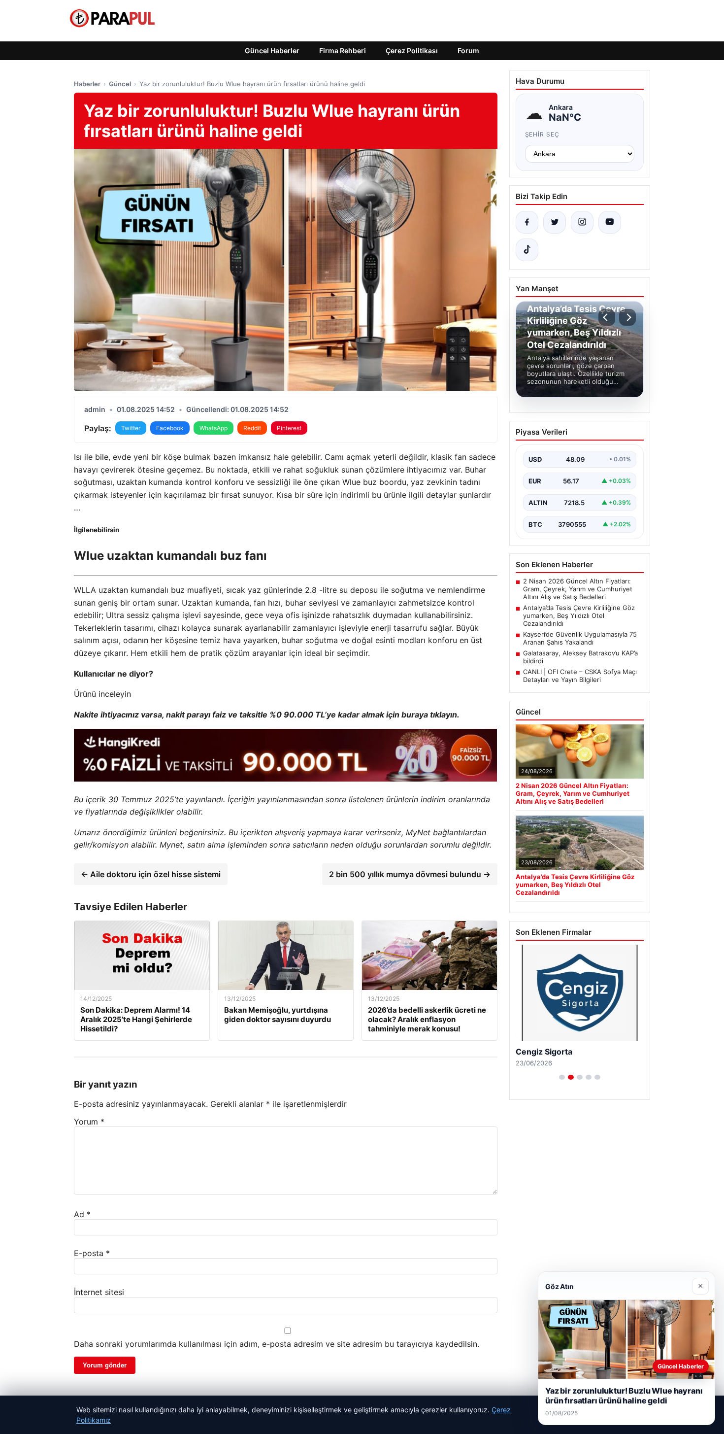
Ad (82, 1214)
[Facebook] (527, 222)
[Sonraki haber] (627, 317)
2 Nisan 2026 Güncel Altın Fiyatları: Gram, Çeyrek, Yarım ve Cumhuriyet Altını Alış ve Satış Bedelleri (577, 589)
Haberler (87, 84)
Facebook (170, 428)
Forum (468, 50)
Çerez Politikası (412, 50)
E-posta (92, 1253)
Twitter (130, 428)
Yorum (89, 1122)
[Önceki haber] (606, 317)
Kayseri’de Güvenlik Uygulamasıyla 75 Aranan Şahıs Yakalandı (580, 638)
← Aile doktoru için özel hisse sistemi (151, 874)
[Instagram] (582, 222)
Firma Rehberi (342, 50)
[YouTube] (609, 222)
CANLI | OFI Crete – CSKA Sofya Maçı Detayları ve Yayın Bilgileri (580, 675)
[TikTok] (527, 250)
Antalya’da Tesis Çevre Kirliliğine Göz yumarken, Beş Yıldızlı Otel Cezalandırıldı (579, 615)
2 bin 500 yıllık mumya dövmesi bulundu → (410, 874)
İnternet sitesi (99, 1292)
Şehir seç (542, 134)
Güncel (120, 84)
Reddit (252, 428)
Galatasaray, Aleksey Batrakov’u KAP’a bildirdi (580, 657)
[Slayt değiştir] (562, 1077)
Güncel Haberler (272, 50)
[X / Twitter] (554, 222)
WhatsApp (213, 428)
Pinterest (289, 428)
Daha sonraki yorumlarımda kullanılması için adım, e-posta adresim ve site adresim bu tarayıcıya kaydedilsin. (276, 1344)
